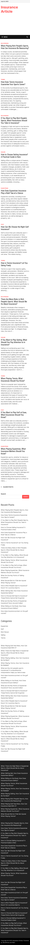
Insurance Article (9, 9)
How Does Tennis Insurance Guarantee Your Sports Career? (13, 83)
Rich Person (4, 43)
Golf (2, 224)
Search (3, 494)
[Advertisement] (15, 25)
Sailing (3, 152)
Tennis (3, 79)
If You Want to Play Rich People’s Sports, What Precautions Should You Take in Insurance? (14, 120)
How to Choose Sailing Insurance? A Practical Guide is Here (14, 155)
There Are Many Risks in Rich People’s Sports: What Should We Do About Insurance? (14, 301)
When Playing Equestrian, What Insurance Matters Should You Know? (13, 451)
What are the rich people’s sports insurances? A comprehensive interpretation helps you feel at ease (13, 670)
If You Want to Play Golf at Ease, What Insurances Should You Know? (14, 414)
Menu (6, 37)
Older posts (8, 487)
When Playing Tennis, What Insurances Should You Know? (13, 379)
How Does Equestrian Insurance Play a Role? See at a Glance (13, 192)
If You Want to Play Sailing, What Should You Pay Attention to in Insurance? (14, 342)
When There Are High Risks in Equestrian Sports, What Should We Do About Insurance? (15, 653)
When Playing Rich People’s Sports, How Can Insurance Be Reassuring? (15, 47)
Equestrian (4, 188)
